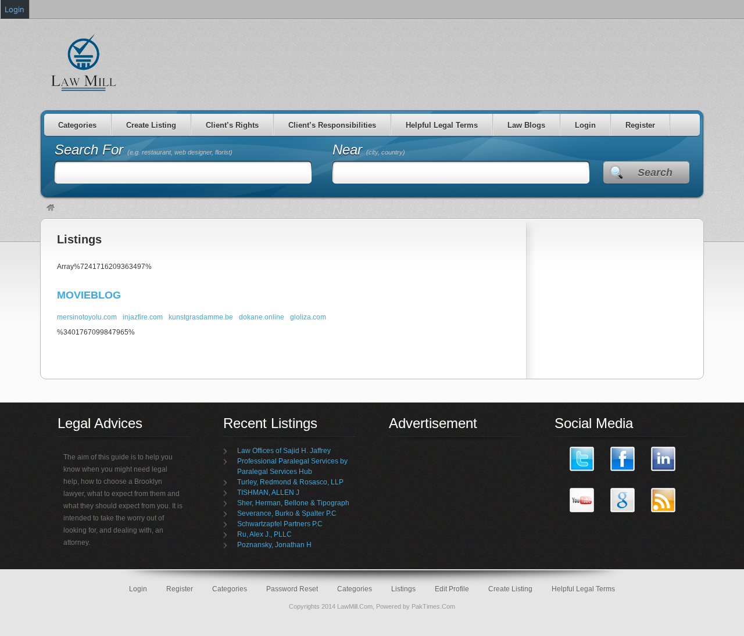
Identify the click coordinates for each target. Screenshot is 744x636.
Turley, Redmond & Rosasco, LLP (290, 482)
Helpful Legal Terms (442, 125)
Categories (77, 125)
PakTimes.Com (433, 606)
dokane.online (261, 317)
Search (655, 172)
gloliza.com (308, 317)
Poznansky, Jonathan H (274, 545)
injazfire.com (143, 317)
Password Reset (292, 589)
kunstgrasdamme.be (201, 317)
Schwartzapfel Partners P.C (280, 524)
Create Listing (151, 125)
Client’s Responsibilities (332, 125)
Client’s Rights (232, 125)
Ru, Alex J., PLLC (264, 534)
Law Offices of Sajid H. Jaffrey (284, 451)
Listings (79, 239)
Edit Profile (452, 589)
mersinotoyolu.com (87, 317)
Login (585, 125)
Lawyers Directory (84, 62)
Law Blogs (526, 125)
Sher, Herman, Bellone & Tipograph (293, 503)
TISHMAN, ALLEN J (268, 492)
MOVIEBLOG (89, 295)
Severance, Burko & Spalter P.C (287, 513)
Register (640, 125)
